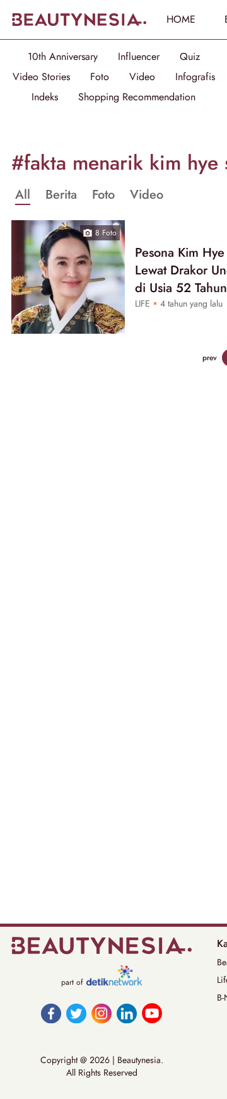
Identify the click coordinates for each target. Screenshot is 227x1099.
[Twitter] (76, 1013)
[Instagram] (101, 1013)
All (22, 195)
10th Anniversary (63, 57)
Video (142, 77)
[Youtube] (152, 1013)
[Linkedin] (127, 1013)
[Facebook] (51, 1013)
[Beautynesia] (78, 19)
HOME (180, 19)
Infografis (195, 77)
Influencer (139, 57)
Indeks (45, 97)
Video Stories (41, 77)
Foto (99, 77)
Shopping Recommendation (136, 97)
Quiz (190, 57)
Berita (61, 195)
